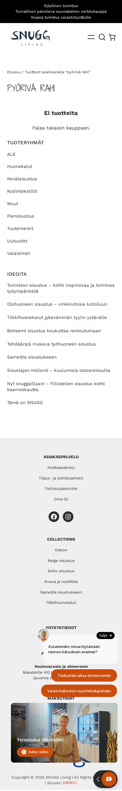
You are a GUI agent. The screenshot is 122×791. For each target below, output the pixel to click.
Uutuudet (17, 241)
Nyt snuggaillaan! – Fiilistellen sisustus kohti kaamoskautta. (56, 386)
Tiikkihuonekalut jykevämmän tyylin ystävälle (57, 317)
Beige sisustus (61, 560)
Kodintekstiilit (22, 191)
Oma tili (61, 499)
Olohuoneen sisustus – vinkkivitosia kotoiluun (57, 304)
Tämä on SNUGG (25, 402)
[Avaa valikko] (91, 37)
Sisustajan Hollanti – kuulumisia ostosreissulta (58, 370)
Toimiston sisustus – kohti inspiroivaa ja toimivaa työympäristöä (61, 288)
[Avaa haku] (102, 37)
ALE (11, 154)
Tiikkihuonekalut (61, 602)
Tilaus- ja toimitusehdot (61, 478)
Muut (12, 203)
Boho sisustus (61, 571)
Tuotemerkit (20, 228)
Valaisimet (18, 253)
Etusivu (14, 72)
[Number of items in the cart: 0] (112, 37)
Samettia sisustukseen (32, 357)
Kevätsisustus (22, 178)
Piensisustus (20, 216)
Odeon (61, 550)
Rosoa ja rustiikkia (61, 581)
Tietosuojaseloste (61, 488)
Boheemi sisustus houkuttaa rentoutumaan (54, 330)
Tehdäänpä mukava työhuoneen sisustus (51, 344)
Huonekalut (19, 166)
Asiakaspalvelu (61, 467)
